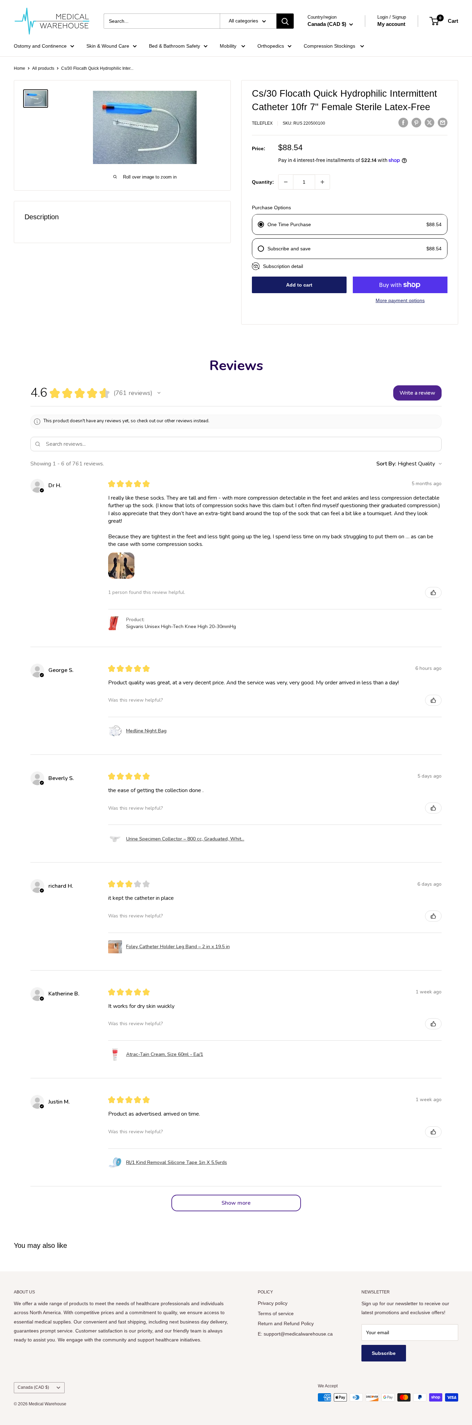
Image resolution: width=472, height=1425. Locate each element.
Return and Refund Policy (286, 1323)
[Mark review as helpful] (433, 592)
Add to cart (299, 285)
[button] (159, 393)
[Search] (285, 21)
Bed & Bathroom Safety (174, 46)
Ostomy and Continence (40, 46)
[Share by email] (442, 122)
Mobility (229, 46)
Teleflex (262, 123)
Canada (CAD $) (33, 1387)
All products (43, 68)
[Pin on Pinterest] (416, 122)
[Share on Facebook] (403, 122)
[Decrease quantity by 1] (286, 182)
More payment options (400, 300)
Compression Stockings (330, 46)
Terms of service (276, 1313)
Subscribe (384, 1353)
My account (391, 24)
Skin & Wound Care (107, 46)
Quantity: (263, 182)
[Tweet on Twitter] (429, 122)
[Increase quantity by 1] (322, 182)
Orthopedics (270, 46)
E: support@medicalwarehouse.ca (295, 1334)
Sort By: (386, 464)
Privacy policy (272, 1303)
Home (19, 68)
